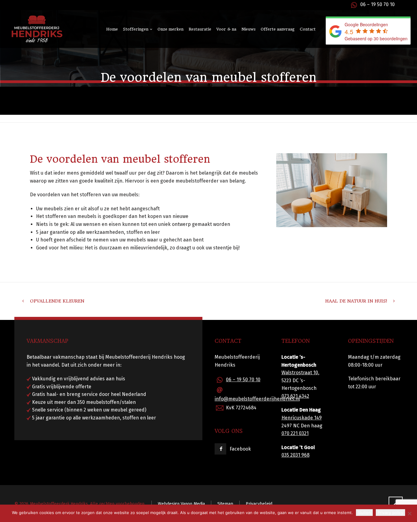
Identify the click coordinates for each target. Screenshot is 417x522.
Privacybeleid (259, 503)
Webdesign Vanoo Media (181, 503)
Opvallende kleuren (57, 301)
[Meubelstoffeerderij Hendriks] (36, 29)
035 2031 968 (295, 455)
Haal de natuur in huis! (356, 301)
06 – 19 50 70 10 (377, 4)
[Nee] (409, 513)
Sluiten (364, 512)
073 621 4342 (295, 396)
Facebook (240, 449)
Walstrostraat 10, (300, 372)
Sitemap (225, 503)
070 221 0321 (295, 433)
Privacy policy (390, 512)
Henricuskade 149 (301, 418)
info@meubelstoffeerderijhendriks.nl (257, 399)
